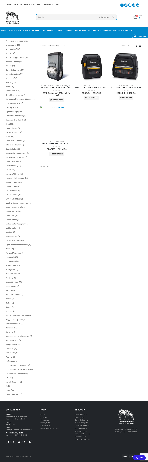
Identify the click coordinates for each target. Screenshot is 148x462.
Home (9, 4)
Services (47, 4)
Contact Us (29, 4)
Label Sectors (48, 30)
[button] (136, 46)
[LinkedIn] (137, 5)
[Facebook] (122, 5)
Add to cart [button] (58, 100)
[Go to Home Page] (6, 41)
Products (106, 30)
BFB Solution (23, 30)
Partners (116, 30)
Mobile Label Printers (64, 85)
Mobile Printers (89, 85)
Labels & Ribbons (64, 30)
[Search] (113, 17)
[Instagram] (133, 5)
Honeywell (43, 85)
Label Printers (79, 30)
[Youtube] (129, 5)
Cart (57, 4)
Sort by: (43, 46)
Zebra (96, 85)
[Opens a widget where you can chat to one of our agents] (139, 458)
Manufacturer (93, 30)
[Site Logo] (12, 17)
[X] (126, 5)
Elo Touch (35, 30)
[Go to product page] (56, 66)
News (39, 4)
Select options (91, 98)
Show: (123, 46)
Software (11, 30)
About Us (18, 4)
